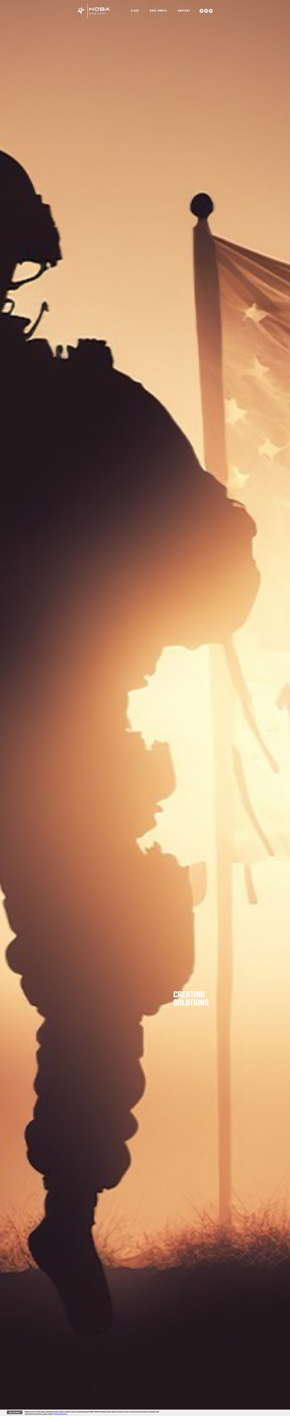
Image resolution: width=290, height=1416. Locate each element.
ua (211, 11)
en (201, 11)
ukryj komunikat (14, 1412)
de (206, 11)
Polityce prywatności (60, 1414)
